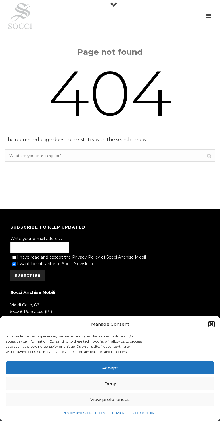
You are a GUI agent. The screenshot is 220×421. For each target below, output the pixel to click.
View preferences (110, 399)
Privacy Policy (86, 257)
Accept (110, 368)
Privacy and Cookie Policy (83, 412)
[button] (211, 324)
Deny (110, 383)
